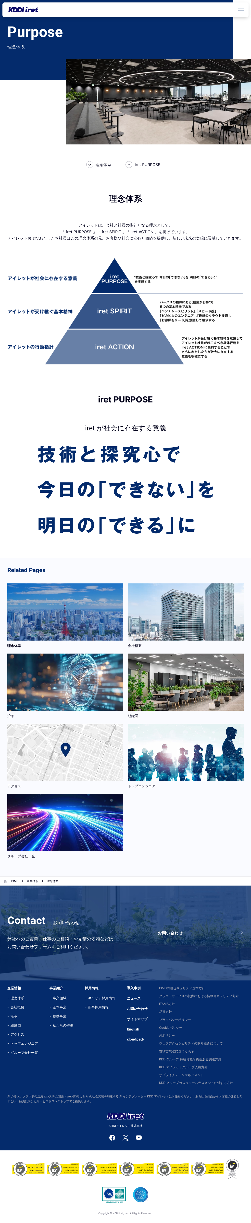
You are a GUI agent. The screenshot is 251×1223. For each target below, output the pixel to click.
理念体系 (103, 164)
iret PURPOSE (147, 164)
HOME (14, 881)
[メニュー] (241, 10)
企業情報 (32, 881)
